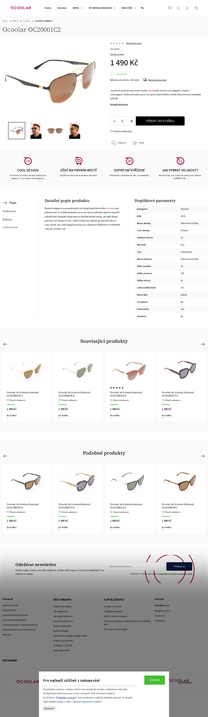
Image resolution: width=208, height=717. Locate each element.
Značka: (117, 54)
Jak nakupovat (60, 611)
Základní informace (113, 611)
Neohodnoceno (133, 43)
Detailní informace (119, 104)
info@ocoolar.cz (163, 611)
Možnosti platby (61, 631)
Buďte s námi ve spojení (115, 616)
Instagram (160, 620)
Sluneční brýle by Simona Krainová (19, 629)
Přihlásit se (179, 566)
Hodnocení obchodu (63, 640)
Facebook (160, 615)
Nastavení (49, 708)
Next (203, 344)
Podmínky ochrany (66, 697)
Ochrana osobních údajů (115, 629)
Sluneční (185, 209)
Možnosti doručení (157, 80)
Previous (6, 344)
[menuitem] (48, 8)
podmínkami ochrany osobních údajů (175, 573)
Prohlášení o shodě (62, 645)
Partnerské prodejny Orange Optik (70, 635)
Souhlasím (155, 680)
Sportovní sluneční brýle (14, 620)
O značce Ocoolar (112, 606)
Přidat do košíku (160, 121)
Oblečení (6, 634)
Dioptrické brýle (10, 605)
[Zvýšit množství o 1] (132, 121)
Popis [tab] (12, 203)
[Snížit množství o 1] (114, 121)
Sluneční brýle (9, 610)
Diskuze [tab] (7, 220)
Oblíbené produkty (62, 606)
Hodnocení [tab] (9, 211)
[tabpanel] (78, 386)
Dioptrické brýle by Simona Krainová (20, 625)
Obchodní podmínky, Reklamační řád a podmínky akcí (127, 623)
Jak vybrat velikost (62, 616)
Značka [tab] (10, 227)
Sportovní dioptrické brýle (15, 615)
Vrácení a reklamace (63, 621)
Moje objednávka (61, 650)
